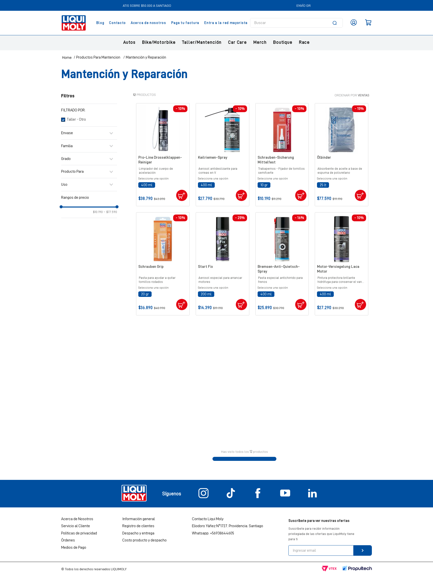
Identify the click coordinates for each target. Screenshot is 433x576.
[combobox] (296, 23)
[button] (89, 110)
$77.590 (110, 212)
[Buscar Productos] (336, 22)
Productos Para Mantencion (98, 57)
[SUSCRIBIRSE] (363, 550)
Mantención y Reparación (146, 57)
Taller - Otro (76, 120)
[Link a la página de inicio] (67, 57)
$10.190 (98, 212)
